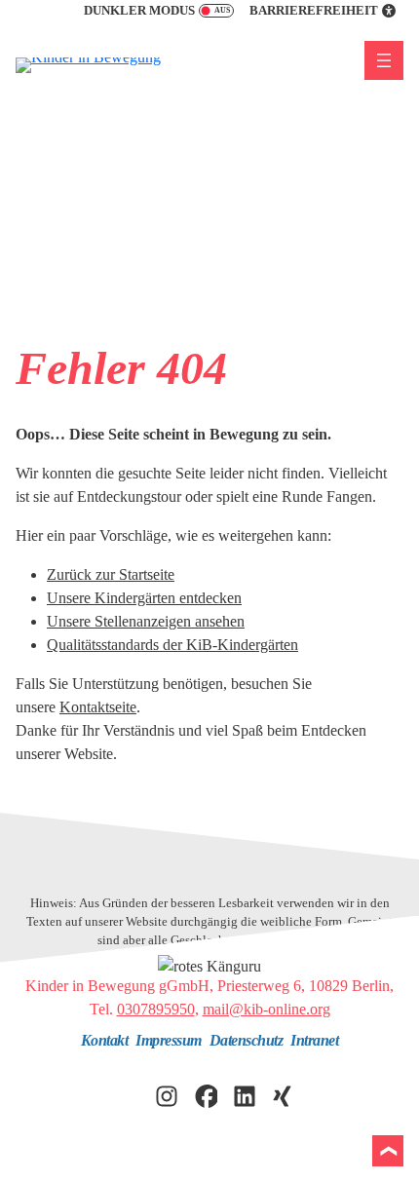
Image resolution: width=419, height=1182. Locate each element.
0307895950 (156, 1009)
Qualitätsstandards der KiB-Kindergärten (172, 644)
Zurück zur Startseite (110, 574)
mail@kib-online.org (266, 1009)
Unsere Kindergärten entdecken (144, 598)
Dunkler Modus (139, 11)
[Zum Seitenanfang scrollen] (387, 1150)
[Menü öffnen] (383, 60)
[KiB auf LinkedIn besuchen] (244, 1095)
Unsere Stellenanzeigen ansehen (146, 621)
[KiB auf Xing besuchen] (283, 1095)
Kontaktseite (97, 707)
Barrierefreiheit (313, 11)
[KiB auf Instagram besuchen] (166, 1095)
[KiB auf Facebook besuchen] (205, 1095)
